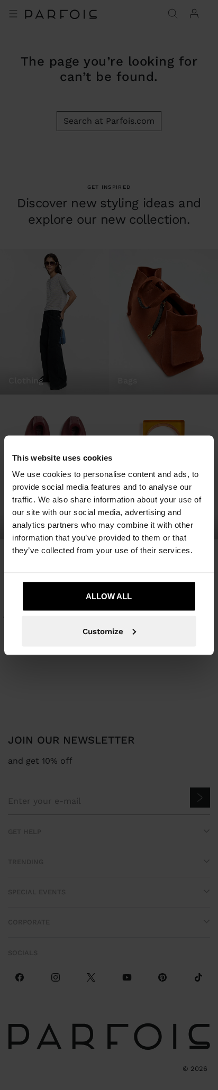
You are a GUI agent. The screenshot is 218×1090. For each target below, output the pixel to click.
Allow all (109, 596)
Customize (103, 631)
